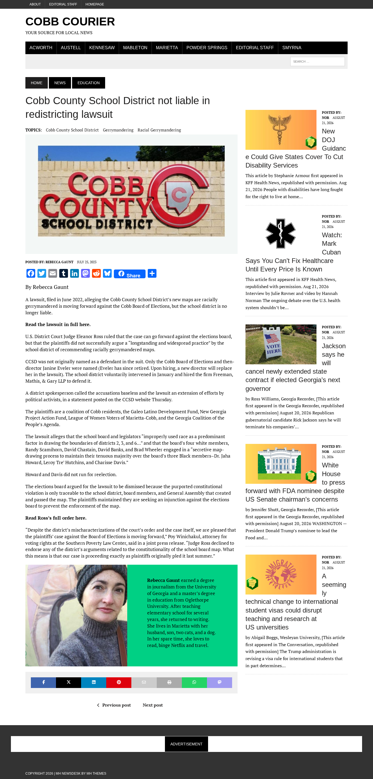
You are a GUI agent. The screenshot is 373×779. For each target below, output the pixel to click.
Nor (325, 118)
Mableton (135, 47)
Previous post (116, 705)
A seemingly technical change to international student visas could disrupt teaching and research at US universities (295, 601)
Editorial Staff (63, 4)
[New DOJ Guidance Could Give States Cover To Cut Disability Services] (280, 146)
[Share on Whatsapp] (194, 682)
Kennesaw (102, 47)
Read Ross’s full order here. (56, 518)
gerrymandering (118, 130)
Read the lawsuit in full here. (58, 324)
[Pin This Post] (118, 682)
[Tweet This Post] (68, 682)
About (35, 4)
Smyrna (291, 47)
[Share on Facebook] (43, 682)
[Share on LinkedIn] (93, 682)
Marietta (167, 47)
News (60, 83)
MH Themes (96, 773)
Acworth (40, 47)
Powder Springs (207, 47)
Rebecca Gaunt (59, 262)
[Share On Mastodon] (219, 682)
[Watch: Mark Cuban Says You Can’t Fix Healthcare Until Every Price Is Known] (280, 250)
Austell (71, 47)
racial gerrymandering (159, 130)
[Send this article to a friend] (143, 682)
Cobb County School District (72, 130)
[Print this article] (169, 682)
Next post (153, 705)
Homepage (94, 4)
